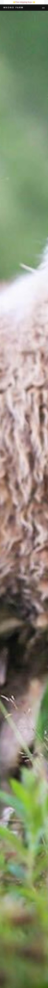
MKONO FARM (13, 7)
